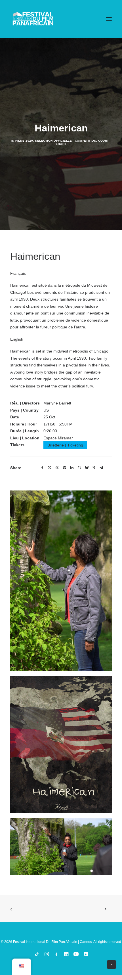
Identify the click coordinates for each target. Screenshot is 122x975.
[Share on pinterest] (64, 468)
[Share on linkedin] (71, 468)
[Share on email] (101, 468)
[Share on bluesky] (86, 468)
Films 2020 (24, 140)
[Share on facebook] (42, 468)
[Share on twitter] (49, 468)
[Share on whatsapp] (79, 468)
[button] (109, 19)
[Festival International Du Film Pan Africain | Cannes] (33, 19)
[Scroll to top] (111, 964)
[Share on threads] (57, 468)
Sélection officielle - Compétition (65, 140)
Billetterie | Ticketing (65, 445)
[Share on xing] (94, 468)
